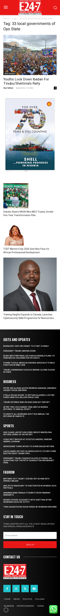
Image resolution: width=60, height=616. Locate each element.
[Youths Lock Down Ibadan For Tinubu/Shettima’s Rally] (30, 55)
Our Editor (8, 88)
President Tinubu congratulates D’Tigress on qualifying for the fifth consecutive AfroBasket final (28, 460)
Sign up (30, 544)
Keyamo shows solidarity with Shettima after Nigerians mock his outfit (27, 501)
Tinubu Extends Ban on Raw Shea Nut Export (26, 402)
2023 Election (10, 73)
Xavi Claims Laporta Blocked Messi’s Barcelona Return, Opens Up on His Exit (27, 433)
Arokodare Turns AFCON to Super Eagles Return (28, 446)
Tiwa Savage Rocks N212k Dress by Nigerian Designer (30, 507)
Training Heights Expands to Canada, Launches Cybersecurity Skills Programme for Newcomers (28, 316)
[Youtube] (34, 588)
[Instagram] (16, 588)
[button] (6, 610)
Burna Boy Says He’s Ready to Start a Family (26, 346)
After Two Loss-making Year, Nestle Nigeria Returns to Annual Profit (25, 408)
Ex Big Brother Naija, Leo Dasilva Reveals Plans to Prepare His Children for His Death (29, 357)
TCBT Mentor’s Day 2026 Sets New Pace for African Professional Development (26, 251)
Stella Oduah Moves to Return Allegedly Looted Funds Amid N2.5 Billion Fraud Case (28, 396)
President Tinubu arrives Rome (19, 351)
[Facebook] (7, 588)
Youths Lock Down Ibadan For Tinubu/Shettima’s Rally (26, 81)
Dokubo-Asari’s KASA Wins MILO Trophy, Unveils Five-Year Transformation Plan (28, 213)
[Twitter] (25, 588)
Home (6, 18)
